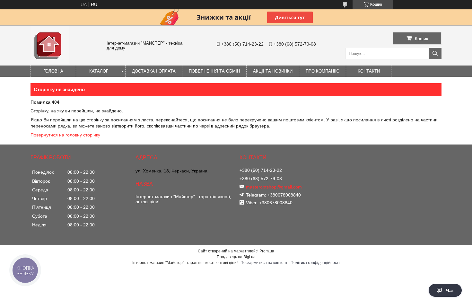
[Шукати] (435, 53)
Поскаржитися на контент (264, 262)
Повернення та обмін (214, 71)
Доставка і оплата (154, 71)
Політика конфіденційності (315, 262)
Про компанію (322, 71)
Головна (53, 71)
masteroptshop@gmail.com (274, 186)
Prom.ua (266, 251)
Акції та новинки (273, 71)
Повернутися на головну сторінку (65, 134)
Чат (450, 290)
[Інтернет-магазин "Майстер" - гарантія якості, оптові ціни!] (50, 62)
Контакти (369, 71)
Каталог (98, 71)
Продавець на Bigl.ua (236, 257)
